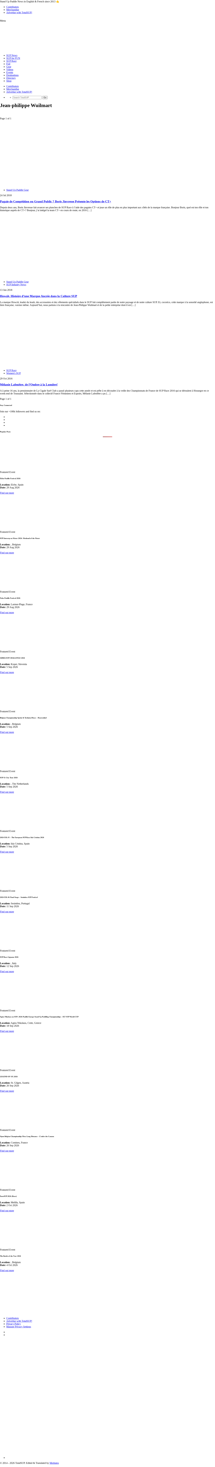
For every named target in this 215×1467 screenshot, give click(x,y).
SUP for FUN (13, 58)
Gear (8, 66)
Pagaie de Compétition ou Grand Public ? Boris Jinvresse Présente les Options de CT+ (55, 201)
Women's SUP (13, 373)
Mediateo (54, 1463)
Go (45, 97)
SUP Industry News (16, 284)
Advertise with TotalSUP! (19, 12)
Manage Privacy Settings (18, 1326)
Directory (11, 78)
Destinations (12, 75)
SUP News (11, 55)
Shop (8, 81)
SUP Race (11, 61)
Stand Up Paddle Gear (17, 190)
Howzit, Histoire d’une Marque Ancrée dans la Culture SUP (38, 296)
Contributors (12, 7)
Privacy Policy (13, 1323)
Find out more (7, 493)
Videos (9, 69)
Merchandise (12, 9)
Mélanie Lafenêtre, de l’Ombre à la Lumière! (29, 384)
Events (9, 72)
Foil (8, 64)
